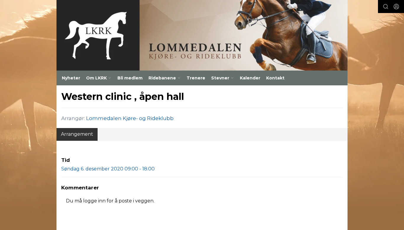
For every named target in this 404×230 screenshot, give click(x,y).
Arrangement (77, 134)
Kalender (250, 78)
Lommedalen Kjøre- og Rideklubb (130, 118)
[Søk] (385, 6)
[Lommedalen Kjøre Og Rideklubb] (202, 35)
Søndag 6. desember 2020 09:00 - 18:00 (108, 169)
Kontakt (275, 78)
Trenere (196, 78)
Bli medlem (130, 78)
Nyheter (71, 78)
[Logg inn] (396, 6)
